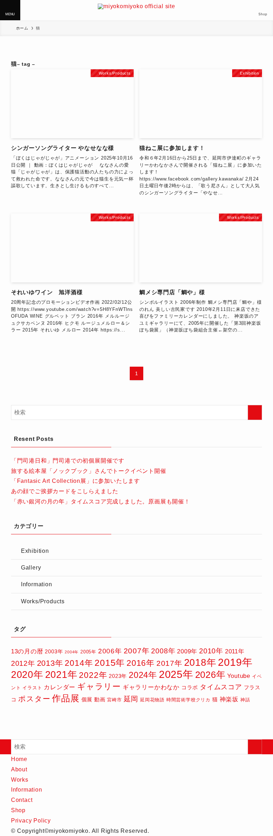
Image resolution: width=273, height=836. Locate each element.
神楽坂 (229, 699)
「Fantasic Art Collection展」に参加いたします (75, 481)
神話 (245, 699)
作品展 (65, 698)
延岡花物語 (152, 699)
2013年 (50, 663)
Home (19, 759)
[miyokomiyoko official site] (136, 10)
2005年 (88, 651)
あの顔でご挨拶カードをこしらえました (64, 491)
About (19, 769)
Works (19, 780)
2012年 (23, 663)
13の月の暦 (27, 651)
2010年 (211, 651)
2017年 (169, 663)
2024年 (143, 675)
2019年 (235, 662)
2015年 (110, 663)
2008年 (163, 651)
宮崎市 (114, 699)
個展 (87, 699)
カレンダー (59, 687)
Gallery (31, 568)
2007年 (137, 651)
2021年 (61, 674)
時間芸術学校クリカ (188, 699)
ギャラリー (99, 686)
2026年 (210, 675)
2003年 (54, 651)
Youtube (238, 676)
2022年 (93, 675)
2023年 (118, 676)
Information (36, 584)
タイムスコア (221, 687)
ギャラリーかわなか (151, 687)
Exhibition (35, 551)
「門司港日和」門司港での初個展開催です (67, 461)
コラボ (189, 687)
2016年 (141, 663)
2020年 (27, 674)
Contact (22, 800)
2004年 (72, 652)
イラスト (32, 687)
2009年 (187, 651)
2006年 (110, 651)
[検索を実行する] (255, 412)
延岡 (131, 699)
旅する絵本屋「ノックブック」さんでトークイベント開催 (88, 471)
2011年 (235, 651)
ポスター (34, 699)
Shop (18, 810)
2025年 (176, 674)
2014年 (79, 663)
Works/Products (43, 601)
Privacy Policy (31, 821)
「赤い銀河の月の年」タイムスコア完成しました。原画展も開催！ (100, 501)
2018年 (200, 662)
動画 (100, 699)
